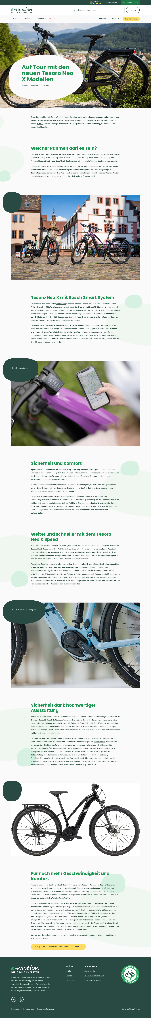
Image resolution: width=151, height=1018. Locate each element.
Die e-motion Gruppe (92, 980)
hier (62, 342)
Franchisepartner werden (94, 976)
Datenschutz (28, 1009)
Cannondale (61, 303)
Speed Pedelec (99, 741)
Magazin (115, 18)
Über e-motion (90, 971)
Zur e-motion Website (131, 1009)
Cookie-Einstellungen (45, 1009)
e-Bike (15, 18)
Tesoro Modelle (57, 117)
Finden (133, 10)
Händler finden (131, 19)
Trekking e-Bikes (59, 476)
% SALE (52, 18)
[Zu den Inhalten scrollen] (75, 100)
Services (102, 18)
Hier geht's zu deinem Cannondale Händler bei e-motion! (58, 946)
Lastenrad (40, 18)
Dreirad (27, 18)
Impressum (16, 1009)
